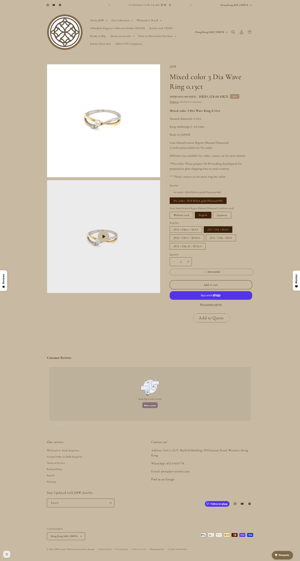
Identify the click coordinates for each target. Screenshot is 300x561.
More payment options (211, 304)
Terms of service (139, 549)
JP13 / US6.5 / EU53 (186, 229)
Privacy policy (121, 549)
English (203, 215)
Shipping (174, 101)
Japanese (222, 215)
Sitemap (51, 481)
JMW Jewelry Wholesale (65, 549)
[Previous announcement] (109, 5)
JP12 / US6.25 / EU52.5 (188, 246)
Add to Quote (211, 318)
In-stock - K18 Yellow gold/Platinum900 (199, 193)
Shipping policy (157, 549)
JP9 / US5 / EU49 (218, 229)
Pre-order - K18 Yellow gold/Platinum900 (198, 200)
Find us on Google (163, 479)
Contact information (177, 549)
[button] (98, 20)
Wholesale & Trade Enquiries (63, 450)
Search (50, 475)
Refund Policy (54, 469)
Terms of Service (56, 463)
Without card (181, 215)
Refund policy (105, 549)
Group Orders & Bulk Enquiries (64, 456)
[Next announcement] (190, 5)
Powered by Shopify (86, 549)
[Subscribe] (110, 503)
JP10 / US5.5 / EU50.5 (187, 238)
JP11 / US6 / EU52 (221, 238)
